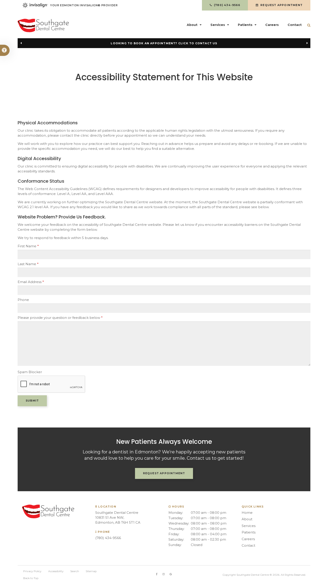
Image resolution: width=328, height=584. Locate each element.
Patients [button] (245, 25)
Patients (248, 532)
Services (248, 526)
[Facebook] (157, 574)
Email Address (31, 282)
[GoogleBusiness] (170, 574)
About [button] (192, 25)
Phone (23, 300)
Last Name (28, 264)
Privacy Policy (32, 571)
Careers (272, 25)
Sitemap (91, 571)
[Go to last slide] (21, 43)
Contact (295, 25)
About (247, 519)
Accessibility (56, 571)
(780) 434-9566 (108, 538)
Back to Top (30, 578)
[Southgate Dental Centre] (63, 25)
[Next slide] (307, 43)
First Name (28, 246)
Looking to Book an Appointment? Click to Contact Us (164, 43)
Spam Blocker (30, 372)
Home (247, 512)
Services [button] (217, 25)
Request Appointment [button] (281, 5)
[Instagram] (163, 574)
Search (74, 571)
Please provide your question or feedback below (60, 317)
